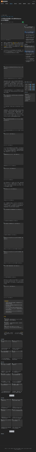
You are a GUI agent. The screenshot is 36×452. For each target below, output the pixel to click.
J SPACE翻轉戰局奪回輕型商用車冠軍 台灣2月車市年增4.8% (6, 392)
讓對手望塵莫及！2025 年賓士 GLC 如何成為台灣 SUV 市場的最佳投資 (6, 382)
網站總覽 (30, 448)
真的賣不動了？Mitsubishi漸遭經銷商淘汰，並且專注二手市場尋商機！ (6, 372)
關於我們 (28, 448)
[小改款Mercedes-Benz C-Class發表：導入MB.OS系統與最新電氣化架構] (17, 412)
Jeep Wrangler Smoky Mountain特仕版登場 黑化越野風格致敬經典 (14, 312)
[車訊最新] (34, 25)
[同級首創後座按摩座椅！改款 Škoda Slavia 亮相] (6, 344)
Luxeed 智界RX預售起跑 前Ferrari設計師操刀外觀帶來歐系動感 (6, 359)
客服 (9, 448)
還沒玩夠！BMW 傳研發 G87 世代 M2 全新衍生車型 (17, 349)
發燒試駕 (6, 3)
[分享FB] (2, 43)
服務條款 (15, 448)
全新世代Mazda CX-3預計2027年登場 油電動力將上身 (6, 407)
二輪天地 (29, 3)
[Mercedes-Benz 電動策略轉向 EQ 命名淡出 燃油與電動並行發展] (17, 377)
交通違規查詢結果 (27, 97)
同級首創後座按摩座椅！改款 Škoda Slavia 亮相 (5, 349)
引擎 (1, 16)
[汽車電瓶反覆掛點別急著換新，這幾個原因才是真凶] (6, 323)
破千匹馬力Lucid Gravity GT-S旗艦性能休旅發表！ (17, 359)
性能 (9, 16)
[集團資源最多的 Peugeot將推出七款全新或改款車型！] (6, 412)
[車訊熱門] (34, 44)
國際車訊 (11, 3)
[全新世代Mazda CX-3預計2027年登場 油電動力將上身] (6, 402)
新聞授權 (12, 448)
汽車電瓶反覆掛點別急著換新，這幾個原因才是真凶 (16, 323)
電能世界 (15, 3)
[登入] (33, 1)
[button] (34, 1)
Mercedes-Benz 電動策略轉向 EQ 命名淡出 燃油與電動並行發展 (17, 382)
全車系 (7, 16)
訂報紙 (25, 448)
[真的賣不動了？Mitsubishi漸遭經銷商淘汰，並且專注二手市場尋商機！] (6, 366)
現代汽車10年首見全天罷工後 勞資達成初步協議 (13, 307)
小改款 (12, 16)
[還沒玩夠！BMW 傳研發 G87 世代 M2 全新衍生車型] (17, 344)
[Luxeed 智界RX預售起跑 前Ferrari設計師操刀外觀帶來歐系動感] (6, 354)
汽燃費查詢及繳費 (27, 99)
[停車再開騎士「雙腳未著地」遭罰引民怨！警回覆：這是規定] (17, 387)
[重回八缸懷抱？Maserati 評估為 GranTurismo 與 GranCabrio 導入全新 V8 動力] (6, 327)
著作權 (17, 448)
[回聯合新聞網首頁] (2, 1)
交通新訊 (20, 3)
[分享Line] (2, 45)
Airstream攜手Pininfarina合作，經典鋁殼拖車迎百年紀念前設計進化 (14, 309)
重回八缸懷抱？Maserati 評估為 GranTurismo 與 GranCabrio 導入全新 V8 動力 (16, 327)
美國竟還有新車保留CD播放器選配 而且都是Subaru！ (6, 428)
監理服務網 (26, 100)
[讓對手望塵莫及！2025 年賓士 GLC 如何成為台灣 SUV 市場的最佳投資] (6, 377)
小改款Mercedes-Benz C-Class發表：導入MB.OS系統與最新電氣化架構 (17, 418)
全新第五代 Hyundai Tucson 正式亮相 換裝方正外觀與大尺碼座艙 (17, 407)
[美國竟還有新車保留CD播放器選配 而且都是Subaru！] (6, 423)
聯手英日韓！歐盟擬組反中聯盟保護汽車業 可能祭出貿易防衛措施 (14, 306)
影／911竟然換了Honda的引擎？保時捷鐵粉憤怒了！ (16, 372)
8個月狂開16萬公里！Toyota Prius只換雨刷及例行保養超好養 (16, 320)
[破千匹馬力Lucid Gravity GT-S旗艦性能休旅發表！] (17, 354)
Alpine (4, 16)
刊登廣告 (6, 448)
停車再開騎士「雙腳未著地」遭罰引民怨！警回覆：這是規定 (17, 392)
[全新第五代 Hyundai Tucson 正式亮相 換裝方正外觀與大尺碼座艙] (17, 402)
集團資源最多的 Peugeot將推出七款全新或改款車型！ (6, 418)
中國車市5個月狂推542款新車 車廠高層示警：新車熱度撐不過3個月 (14, 303)
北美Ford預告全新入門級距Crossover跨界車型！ (16, 428)
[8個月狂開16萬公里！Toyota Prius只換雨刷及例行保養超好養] (6, 320)
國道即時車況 (27, 94)
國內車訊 (2, 3)
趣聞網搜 (24, 3)
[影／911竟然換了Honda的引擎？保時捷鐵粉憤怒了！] (17, 366)
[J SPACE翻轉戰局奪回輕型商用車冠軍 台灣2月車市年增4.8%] (6, 387)
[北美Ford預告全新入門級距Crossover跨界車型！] (17, 423)
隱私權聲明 (19, 448)
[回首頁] (5, 1)
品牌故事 (33, 3)
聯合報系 (22, 448)
